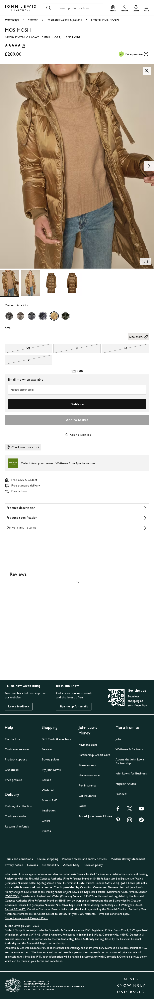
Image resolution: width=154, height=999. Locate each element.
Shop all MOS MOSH (105, 19)
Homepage (12, 19)
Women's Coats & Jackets (64, 19)
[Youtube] (141, 810)
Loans (82, 806)
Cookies (32, 865)
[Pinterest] (118, 821)
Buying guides (50, 759)
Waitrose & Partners (129, 749)
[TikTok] (141, 821)
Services (47, 749)
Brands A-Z (49, 800)
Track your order (15, 816)
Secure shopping (47, 859)
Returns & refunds (17, 826)
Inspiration (49, 810)
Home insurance (89, 775)
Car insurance (87, 795)
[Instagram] (129, 821)
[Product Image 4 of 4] (72, 283)
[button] (146, 7)
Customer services (17, 749)
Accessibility (71, 865)
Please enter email (22, 389)
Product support (16, 759)
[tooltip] (146, 54)
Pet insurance (87, 785)
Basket (46, 780)
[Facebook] (118, 810)
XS (17, 349)
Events (46, 831)
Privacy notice (14, 865)
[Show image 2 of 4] (149, 166)
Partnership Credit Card (94, 755)
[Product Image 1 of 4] (9, 283)
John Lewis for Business (131, 773)
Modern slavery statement (128, 859)
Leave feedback (18, 706)
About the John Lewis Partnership (130, 761)
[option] (9, 316)
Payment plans (88, 744)
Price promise (13, 780)
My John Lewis (51, 769)
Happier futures (126, 783)
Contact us (12, 739)
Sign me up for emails (74, 706)
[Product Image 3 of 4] (51, 283)
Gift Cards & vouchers (56, 739)
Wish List (48, 790)
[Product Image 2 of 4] (30, 283)
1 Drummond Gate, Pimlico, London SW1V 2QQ (91, 883)
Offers (46, 820)
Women (33, 19)
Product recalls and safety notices (84, 859)
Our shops (12, 769)
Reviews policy (93, 865)
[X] (129, 810)
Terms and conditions (19, 859)
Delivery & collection (18, 806)
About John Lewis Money (95, 816)
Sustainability (50, 865)
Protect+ (122, 794)
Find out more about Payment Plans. (26, 918)
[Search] (48, 8)
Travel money (87, 765)
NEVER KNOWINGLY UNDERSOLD (131, 985)
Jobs (118, 739)
